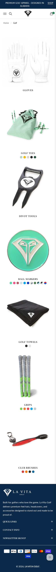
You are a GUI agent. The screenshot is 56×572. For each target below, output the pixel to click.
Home (6, 23)
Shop (50, 3)
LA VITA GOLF (32, 566)
